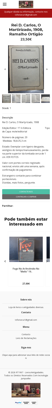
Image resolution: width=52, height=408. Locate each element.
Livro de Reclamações (26, 338)
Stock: (5, 108)
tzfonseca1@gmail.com (26, 319)
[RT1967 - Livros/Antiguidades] (26, 4)
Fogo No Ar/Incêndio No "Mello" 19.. (26, 270)
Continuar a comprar (26, 197)
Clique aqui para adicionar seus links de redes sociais (26, 356)
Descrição (7, 117)
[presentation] (5, 69)
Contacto (26, 334)
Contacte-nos (26, 191)
